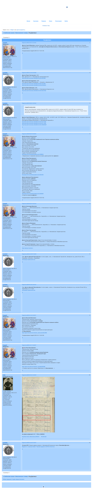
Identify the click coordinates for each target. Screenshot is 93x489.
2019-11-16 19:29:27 (31, 315)
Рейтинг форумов (7, 479)
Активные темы (46, 25)
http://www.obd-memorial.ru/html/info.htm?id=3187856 (34, 78)
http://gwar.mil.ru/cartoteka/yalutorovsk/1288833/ (33, 154)
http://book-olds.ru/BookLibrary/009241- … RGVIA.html (34, 436)
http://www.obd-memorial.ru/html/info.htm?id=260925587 (34, 124)
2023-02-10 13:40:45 (31, 375)
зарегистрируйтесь (20, 29)
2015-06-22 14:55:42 (31, 103)
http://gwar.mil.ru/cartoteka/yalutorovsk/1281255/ (33, 174)
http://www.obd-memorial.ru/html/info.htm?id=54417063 (34, 90)
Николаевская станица (21, 32)
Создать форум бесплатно (18, 479)
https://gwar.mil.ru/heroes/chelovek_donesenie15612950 (34, 332)
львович (5, 72)
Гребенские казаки (9, 32)
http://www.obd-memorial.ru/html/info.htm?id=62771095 (34, 121)
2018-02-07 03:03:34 (31, 203)
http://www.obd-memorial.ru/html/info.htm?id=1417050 (34, 83)
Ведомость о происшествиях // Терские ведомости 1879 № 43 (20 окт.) (38, 446)
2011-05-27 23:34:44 (31, 42)
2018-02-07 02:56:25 (31, 133)
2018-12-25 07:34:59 (31, 254)
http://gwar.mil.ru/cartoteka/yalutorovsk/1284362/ (33, 193)
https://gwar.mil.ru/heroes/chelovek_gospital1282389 (33, 366)
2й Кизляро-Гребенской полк (28, 259)
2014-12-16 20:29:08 (31, 72)
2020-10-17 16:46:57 (31, 345)
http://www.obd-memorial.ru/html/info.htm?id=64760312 (34, 85)
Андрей (5, 42)
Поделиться (24, 42)
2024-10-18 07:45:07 (31, 442)
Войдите (12, 29)
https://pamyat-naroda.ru (27, 248)
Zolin (4, 375)
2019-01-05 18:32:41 (31, 284)
